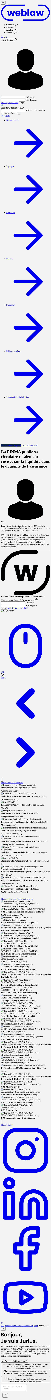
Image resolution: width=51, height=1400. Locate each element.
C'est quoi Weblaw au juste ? (15, 1361)
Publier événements (25, 899)
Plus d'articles (6, 1125)
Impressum (9, 1326)
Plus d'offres (6, 783)
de (2, 37)
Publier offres (17, 783)
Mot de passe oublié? (9, 103)
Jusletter (7, 116)
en (6, 37)
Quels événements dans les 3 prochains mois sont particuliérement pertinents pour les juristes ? (26, 1380)
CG (2, 1326)
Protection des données (23, 1326)
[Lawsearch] (19, 113)
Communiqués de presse (11, 445)
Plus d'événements (9, 899)
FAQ (36, 1326)
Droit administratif (29, 445)
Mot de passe (31, 100)
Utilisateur (30, 97)
